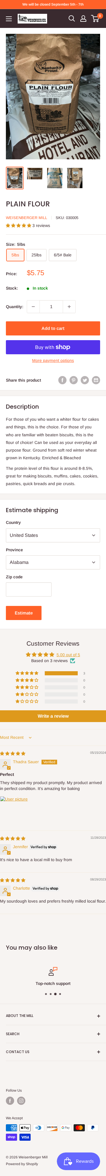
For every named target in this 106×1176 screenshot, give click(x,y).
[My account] (83, 18)
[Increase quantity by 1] (69, 306)
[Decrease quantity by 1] (33, 306)
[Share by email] (96, 380)
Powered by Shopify (22, 1164)
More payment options (53, 360)
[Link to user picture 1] (14, 810)
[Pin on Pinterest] (73, 380)
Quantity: (14, 306)
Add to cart (53, 328)
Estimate (24, 612)
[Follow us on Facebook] (10, 1101)
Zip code (14, 576)
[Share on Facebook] (62, 380)
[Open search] (72, 18)
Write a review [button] (53, 716)
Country (13, 522)
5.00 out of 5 (68, 654)
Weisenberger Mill (26, 218)
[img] (12, 753)
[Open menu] (9, 18)
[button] (19, 225)
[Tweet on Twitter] (85, 380)
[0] (95, 18)
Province (14, 549)
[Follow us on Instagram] (21, 1101)
